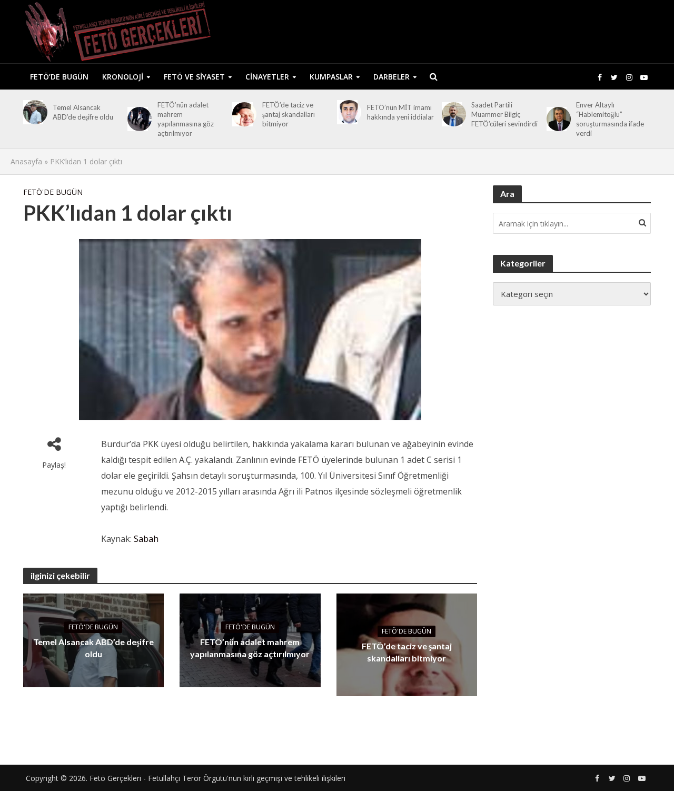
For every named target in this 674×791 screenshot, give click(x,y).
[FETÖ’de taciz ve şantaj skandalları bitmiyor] (242, 114)
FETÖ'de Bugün (53, 192)
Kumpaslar (331, 77)
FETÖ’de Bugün (59, 77)
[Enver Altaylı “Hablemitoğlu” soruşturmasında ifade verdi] (557, 119)
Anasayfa (26, 161)
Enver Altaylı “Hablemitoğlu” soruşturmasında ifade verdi (610, 119)
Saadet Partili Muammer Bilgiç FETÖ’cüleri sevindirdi (504, 114)
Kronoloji (122, 77)
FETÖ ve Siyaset (194, 77)
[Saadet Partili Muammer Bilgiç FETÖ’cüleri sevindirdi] (452, 114)
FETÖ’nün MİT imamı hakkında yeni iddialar (400, 112)
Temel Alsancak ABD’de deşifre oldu (83, 112)
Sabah (146, 539)
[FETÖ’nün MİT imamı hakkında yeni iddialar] (347, 112)
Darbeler (391, 77)
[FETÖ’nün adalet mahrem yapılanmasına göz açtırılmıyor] (137, 119)
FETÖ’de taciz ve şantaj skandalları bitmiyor (288, 114)
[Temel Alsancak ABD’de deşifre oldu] (33, 112)
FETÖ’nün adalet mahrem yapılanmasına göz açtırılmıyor (185, 119)
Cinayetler (267, 77)
